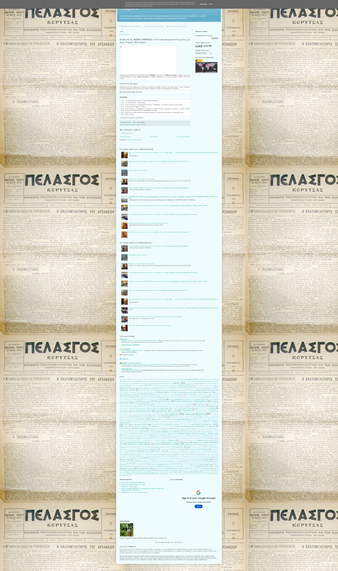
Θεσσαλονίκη (159, 421)
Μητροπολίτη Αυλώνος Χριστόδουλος (158, 435)
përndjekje (214, 472)
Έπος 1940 (164, 417)
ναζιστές (144, 438)
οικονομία (122, 440)
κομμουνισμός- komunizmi (194, 426)
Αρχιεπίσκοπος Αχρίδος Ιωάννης (146, 390)
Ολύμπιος (151, 440)
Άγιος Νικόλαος (123, 383)
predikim (136, 473)
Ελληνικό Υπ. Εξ (176, 408)
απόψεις (215, 387)
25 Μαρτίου (190, 379)
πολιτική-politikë (137, 451)
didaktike (136, 466)
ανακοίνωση (197, 385)
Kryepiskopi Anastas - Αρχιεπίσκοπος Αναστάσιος (139, 470)
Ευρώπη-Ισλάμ (204, 417)
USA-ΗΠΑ (211, 473)
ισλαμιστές (200, 423)
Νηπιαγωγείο (172, 438)
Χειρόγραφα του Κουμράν (210, 463)
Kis (199, 468)
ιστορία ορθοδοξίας (128, 424)
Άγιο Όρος (137, 381)
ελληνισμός (211, 408)
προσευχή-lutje (131, 452)
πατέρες (192, 447)
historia (139, 468)
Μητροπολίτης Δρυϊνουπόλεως (177, 435)
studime (177, 473)
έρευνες (177, 417)
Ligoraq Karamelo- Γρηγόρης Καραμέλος (169, 470)
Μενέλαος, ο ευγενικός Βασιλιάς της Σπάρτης (141, 179)
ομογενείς (158, 440)
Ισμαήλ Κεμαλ (208, 423)
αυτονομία (141, 392)
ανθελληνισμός (124, 387)
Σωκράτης (164, 458)
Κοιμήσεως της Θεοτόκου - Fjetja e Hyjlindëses (146, 426)
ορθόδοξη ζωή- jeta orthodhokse (201, 442)
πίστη (169, 449)
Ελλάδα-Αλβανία (201, 405)
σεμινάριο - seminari (144, 454)
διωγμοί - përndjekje (174, 399)
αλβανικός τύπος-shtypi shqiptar (135, 385)
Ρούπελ (215, 452)
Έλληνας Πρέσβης (213, 404)
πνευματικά (182, 449)
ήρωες (156, 419)
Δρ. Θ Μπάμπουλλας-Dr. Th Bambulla (192, 399)
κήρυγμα (200, 424)
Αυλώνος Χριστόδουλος (125, 392)
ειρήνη (190, 403)
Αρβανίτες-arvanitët (151, 389)
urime (205, 473)
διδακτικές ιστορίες (212, 397)
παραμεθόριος (167, 447)
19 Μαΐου (161, 379)
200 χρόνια (182, 379)
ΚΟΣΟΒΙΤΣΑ (165, 428)
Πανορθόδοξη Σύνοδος (136, 447)
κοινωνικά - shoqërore (169, 426)
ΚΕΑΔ (193, 424)
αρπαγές (193, 388)
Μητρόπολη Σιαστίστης (128, 435)
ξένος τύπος (203, 438)
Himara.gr (124, 339)
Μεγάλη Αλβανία (152, 432)
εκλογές (140, 405)
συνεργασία (201, 456)
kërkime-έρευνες (192, 468)
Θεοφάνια (140, 421)
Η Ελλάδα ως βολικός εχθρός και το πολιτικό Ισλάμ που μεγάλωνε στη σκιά (150, 325)
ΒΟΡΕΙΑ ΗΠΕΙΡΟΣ (144, 394)
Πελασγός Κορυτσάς (145, 449)
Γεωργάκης (168, 395)
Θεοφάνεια (214, 419)
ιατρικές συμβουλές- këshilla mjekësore (138, 423)
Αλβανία (176, 383)
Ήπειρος (149, 419)
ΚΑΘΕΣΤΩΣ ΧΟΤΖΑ (172, 424)
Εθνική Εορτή (214, 401)
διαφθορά (203, 397)
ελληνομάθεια (124, 414)
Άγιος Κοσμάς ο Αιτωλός (211, 381)
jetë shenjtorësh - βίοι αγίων (178, 468)
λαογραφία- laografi (137, 430)
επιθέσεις (186, 416)
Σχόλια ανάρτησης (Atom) (134, 140)
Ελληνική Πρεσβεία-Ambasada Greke (128, 408)
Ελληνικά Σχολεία (171, 406)
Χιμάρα (122, 465)
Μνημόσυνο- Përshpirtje (160, 437)
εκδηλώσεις (196, 403)
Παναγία (207, 446)
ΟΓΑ (209, 438)
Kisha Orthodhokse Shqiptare (208, 468)
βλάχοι (123, 394)
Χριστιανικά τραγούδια (132, 465)
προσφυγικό (146, 452)
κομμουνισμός (180, 426)
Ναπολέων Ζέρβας (156, 438)
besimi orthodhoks (205, 465)
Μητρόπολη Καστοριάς (160, 433)
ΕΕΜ (138, 401)
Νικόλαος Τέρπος (187, 438)
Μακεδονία (177, 430)
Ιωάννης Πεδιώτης (160, 424)
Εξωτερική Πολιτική (140, 416)
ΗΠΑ (138, 419)
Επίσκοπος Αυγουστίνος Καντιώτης (128, 417)
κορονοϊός (206, 426)
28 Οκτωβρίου (199, 379)
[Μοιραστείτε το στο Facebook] (142, 122)
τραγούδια (141, 459)
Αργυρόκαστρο (161, 388)
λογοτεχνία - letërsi (159, 430)
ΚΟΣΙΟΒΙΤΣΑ (152, 428)
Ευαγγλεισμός (184, 417)
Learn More (203, 4)
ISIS (168, 468)
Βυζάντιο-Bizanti (190, 394)
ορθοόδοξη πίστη (201, 444)
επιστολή (157, 417)
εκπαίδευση (149, 405)
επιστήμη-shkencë (149, 417)
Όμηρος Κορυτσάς (127, 369)
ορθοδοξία (158, 444)
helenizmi (214, 466)
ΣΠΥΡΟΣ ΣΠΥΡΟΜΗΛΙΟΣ (136, 456)
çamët (130, 466)
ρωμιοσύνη (122, 454)
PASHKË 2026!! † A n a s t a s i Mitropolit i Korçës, (134, 492)
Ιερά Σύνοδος (152, 423)
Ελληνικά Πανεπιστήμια (159, 406)
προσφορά (139, 452)
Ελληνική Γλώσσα (181, 406)
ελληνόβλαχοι (174, 412)
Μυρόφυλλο (125, 359)
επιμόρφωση (214, 416)
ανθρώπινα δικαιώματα (136, 387)
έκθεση (203, 403)
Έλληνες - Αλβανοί (124, 406)
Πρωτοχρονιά (179, 452)
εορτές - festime (157, 416)
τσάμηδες (206, 460)
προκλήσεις (207, 451)
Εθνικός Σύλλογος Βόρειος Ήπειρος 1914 (169, 403)
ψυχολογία (184, 465)
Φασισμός (182, 461)
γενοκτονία (142, 396)
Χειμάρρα (175, 463)
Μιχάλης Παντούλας (144, 437)
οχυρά (128, 446)
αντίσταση (166, 387)
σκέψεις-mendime (181, 454)
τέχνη (174, 458)
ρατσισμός (200, 452)
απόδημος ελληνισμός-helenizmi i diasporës (182, 387)
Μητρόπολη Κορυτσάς (186, 433)
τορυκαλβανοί (192, 458)
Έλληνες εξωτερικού (146, 406)
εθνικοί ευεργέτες (153, 403)
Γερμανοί (155, 396)
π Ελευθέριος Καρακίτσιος (138, 446)
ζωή (126, 419)
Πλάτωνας (174, 449)
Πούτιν (188, 451)
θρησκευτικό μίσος (182, 421)
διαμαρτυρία (189, 397)
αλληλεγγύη (161, 385)
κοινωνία (161, 426)
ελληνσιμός (162, 414)
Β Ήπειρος (160, 392)
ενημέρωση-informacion (194, 413)
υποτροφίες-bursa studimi (165, 461)
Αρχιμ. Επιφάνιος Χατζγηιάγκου (187, 390)
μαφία (127, 431)
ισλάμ (187, 423)
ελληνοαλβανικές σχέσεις (142, 410)
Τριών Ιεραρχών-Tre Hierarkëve (162, 459)
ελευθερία (182, 404)
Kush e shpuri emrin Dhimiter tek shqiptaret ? (133, 350)
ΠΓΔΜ (137, 449)
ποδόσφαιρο (214, 449)
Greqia (196, 466)
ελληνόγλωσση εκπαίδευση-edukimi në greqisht (207, 412)
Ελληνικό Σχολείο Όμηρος (162, 408)
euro (147, 466)
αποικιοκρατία (199, 387)
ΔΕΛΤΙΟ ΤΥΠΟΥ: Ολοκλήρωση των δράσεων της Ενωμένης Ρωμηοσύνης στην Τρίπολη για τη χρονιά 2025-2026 (150, 364)
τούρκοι (135, 459)
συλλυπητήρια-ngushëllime (183, 456)
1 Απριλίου (154, 379)
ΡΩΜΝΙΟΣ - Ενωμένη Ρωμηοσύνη (131, 363)
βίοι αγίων (209, 392)
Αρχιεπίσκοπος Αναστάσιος (127, 390)
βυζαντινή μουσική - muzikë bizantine (169, 394)
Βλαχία (216, 392)
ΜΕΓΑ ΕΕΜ (143, 432)
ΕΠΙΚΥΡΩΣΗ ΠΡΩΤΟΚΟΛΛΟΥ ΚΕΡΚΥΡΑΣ (199, 416)
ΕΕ (134, 401)
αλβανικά (198, 383)
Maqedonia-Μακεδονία (206, 470)
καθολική (181, 424)
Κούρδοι (178, 428)
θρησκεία (166, 421)
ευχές (211, 417)
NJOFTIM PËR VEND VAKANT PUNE (131, 370)
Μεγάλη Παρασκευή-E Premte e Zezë (188, 432)
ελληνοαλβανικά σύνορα (126, 410)
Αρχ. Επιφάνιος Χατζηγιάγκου (154, 26)
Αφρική (147, 392)
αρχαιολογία (213, 389)
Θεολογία (190, 419)
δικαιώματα (137, 399)
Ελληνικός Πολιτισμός (189, 408)
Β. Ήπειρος (170, 392)
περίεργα (155, 449)
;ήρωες (121, 379)
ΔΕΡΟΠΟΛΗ (159, 397)
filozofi (179, 466)
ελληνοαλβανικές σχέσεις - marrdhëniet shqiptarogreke (173, 410)
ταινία (169, 458)
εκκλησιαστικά (123, 404)
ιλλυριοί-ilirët (166, 423)
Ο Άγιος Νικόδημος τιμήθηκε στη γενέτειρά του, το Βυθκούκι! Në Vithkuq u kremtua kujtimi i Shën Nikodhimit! (158, 188)
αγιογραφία (145, 381)
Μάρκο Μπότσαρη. (212, 430)
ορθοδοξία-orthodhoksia (172, 444)
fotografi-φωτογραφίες (188, 466)
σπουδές (126, 456)
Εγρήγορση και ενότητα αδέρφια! (138, 170)
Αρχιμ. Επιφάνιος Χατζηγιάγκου (206, 390)
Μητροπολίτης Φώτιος (125, 437)
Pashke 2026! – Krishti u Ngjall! (129, 486)
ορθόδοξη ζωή (186, 442)
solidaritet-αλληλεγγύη (159, 473)
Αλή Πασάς (154, 385)
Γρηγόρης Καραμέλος (136, 397)
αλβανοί (146, 385)
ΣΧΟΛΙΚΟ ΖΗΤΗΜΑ (155, 458)
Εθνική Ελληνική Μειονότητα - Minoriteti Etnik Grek (190, 401)
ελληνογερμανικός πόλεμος (187, 411)
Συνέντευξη (193, 456)
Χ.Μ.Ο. (152, 463)
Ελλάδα (189, 405)
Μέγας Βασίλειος (135, 433)
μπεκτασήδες (214, 437)
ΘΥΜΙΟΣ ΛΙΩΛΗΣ (192, 421)
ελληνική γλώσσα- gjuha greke (195, 406)
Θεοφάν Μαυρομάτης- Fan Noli (202, 419)
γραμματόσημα (214, 395)
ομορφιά (181, 440)
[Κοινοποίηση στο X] (140, 122)
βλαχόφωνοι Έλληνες (128, 355)
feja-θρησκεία (173, 466)
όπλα (186, 440)
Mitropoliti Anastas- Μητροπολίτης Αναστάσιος (137, 472)
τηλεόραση (180, 458)
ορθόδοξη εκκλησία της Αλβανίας (170, 442)
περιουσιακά (163, 449)
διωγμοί (162, 399)
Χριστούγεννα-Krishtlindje (156, 465)
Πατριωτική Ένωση (129, 449)
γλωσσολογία (199, 396)
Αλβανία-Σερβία (189, 383)
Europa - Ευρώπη (154, 466)
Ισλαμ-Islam (193, 423)
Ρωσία (128, 454)
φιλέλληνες (205, 461)
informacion (147, 468)
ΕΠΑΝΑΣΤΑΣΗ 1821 (169, 416)
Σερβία (168, 454)
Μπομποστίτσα (123, 438)
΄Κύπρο (133, 379)
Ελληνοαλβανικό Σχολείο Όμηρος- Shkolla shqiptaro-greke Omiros (149, 412)
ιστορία (215, 423)
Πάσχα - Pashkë (182, 447)
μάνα (205, 430)
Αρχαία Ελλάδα (201, 389)
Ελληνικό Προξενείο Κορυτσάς (145, 408)
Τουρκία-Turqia (126, 459)
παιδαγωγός (194, 446)
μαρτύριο (122, 431)
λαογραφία (129, 430)
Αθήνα (146, 383)
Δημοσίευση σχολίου (127, 133)
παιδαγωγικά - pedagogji (182, 446)
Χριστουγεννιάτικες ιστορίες (173, 465)
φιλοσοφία (130, 463)
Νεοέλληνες (164, 438)
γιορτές (192, 396)
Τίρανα (186, 458)
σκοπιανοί (194, 454)
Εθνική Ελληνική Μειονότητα (161, 401)
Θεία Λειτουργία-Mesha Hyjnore (176, 419)
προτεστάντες (170, 452)
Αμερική (168, 385)
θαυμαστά (163, 419)
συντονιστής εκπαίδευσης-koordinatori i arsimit (131, 458)
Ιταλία (152, 424)
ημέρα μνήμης (132, 419)
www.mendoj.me (126, 349)
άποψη (141, 389)
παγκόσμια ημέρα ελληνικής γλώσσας (155, 446)
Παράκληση (159, 447)
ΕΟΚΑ (149, 416)
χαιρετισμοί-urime (167, 463)
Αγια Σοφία (130, 381)
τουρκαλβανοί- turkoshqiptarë (205, 458)
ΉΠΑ (143, 419)
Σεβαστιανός (135, 454)
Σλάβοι (201, 454)
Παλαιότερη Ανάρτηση (183, 137)
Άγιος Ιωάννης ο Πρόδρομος (179, 381)
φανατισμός (175, 461)
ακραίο (169, 383)
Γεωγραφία (162, 395)
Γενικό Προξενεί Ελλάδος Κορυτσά (205, 394)
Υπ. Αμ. (147, 461)
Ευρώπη (197, 417)
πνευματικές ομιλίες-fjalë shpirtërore (198, 449)
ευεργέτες (191, 417)
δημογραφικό (167, 397)
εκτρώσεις (167, 404)
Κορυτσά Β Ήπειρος (125, 428)
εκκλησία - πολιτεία (212, 403)
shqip (141, 473)
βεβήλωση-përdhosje (188, 392)
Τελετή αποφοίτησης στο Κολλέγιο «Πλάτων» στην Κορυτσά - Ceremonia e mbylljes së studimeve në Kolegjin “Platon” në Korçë (163, 214)
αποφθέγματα (208, 387)
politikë (130, 473)
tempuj (191, 473)
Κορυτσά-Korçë (140, 428)
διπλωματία (155, 399)
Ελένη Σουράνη (174, 404)
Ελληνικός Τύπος (202, 408)
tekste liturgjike (184, 473)
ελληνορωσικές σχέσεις (129, 124)
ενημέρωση (138, 124)
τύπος (133, 461)
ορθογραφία (192, 440)
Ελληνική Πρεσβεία (210, 406)
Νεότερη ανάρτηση (125, 137)
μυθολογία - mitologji (134, 438)
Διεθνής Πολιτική (129, 399)
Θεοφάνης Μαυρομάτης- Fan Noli (128, 421)
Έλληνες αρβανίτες (135, 406)
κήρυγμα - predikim (212, 425)
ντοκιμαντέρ (195, 438)
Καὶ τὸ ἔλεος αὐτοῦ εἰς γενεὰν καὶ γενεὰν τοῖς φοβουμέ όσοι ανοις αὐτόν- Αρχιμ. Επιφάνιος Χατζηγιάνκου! (159, 232)
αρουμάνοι (185, 389)
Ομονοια (165, 440)
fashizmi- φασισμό (164, 466)
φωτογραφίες (145, 463)
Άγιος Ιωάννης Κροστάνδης (165, 381)
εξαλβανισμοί (123, 416)
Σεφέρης (174, 454)
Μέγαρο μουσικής (125, 433)
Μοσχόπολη (170, 437)
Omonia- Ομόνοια (178, 472)
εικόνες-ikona (184, 403)
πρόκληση (214, 451)
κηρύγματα (126, 426)
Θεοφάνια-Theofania (149, 421)
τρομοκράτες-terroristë (175, 459)
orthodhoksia (196, 472)
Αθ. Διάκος (140, 383)
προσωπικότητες (161, 452)
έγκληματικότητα (124, 401)
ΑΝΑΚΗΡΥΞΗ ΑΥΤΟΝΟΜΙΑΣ (184, 385)
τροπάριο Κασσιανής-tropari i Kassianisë (192, 459)
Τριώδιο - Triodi (149, 459)
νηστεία (179, 438)
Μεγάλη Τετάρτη (214, 431)
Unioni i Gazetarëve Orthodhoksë (130, 345)
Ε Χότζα (205, 399)
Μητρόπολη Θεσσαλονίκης (147, 433)
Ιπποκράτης (181, 423)
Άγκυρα (130, 383)
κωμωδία (208, 428)
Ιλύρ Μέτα (173, 423)
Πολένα (121, 451)
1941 (166, 379)
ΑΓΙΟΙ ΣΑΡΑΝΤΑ (153, 381)
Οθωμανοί (214, 438)
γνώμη (206, 396)
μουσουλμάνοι (205, 437)
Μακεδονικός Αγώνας (188, 430)
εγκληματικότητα (212, 399)
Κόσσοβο (172, 428)
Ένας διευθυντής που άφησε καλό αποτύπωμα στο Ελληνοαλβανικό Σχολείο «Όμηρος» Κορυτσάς (156, 317)
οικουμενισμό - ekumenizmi (133, 440)
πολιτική (127, 451)
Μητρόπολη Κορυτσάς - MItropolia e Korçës (206, 433)
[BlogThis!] (139, 122)
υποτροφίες (154, 461)
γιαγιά (187, 395)
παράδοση (152, 447)
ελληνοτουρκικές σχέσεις (150, 414)
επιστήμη (141, 417)
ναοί (149, 438)
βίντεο (201, 392)
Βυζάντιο (181, 394)
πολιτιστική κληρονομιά (173, 451)
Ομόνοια (144, 124)
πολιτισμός (148, 451)
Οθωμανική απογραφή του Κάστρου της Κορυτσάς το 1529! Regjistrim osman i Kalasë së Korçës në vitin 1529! (158, 161)
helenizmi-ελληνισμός (126, 468)
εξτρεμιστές (131, 416)
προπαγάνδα (123, 452)
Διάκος (182, 397)
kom (217, 468)
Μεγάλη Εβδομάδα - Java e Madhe (167, 432)
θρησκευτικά (173, 421)
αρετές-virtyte (171, 388)
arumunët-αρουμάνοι (194, 465)
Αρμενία (178, 388)
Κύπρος (189, 428)
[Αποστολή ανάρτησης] (134, 122)
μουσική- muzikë (196, 437)
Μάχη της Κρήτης (135, 431)
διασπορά (196, 397)
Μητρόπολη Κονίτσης (173, 433)
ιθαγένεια (159, 423)
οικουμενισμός (144, 440)
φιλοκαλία (122, 463)
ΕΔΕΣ (130, 401)
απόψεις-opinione (129, 389)
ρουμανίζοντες (208, 452)
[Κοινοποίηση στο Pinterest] (144, 122)
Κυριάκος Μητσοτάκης (198, 428)
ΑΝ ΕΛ (173, 385)
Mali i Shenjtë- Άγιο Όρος (187, 470)
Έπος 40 (172, 417)
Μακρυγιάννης (198, 430)
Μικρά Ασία (135, 437)
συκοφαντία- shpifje (149, 456)
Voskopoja (127, 475)
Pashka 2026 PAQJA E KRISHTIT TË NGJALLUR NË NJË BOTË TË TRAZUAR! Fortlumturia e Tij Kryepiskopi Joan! (142, 489)
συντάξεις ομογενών (211, 456)
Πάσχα (174, 447)
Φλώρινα (138, 463)
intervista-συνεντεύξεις (159, 468)
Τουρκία (216, 458)
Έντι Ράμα (213, 414)
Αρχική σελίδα (125, 34)
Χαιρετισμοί (158, 463)
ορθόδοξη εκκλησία (154, 442)
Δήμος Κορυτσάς (175, 397)
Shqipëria (148, 473)
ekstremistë (142, 466)
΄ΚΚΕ (128, 379)
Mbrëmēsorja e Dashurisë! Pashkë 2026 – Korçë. (133, 484)
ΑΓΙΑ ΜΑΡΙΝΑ (123, 381)
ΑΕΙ (135, 383)
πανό (128, 447)
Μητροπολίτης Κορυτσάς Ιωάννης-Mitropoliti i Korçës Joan (202, 435)
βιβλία (196, 392)
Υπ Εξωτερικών (140, 461)
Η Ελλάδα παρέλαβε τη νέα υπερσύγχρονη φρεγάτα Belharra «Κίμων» (140, 340)
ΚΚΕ (132, 426)
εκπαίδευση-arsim (159, 404)
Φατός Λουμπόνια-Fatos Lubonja (194, 461)
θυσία (199, 421)
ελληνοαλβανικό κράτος (201, 410)
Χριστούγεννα (143, 465)
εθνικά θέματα (145, 401)
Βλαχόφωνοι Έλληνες (132, 394)
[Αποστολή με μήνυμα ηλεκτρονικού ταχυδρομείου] (137, 122)
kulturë (157, 470)
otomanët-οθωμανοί (206, 472)
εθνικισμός (125, 403)
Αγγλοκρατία (213, 379)
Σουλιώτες (211, 454)
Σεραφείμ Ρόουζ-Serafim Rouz (158, 454)
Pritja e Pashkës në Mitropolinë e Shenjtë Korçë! (133, 482)
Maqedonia (197, 470)
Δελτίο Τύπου (151, 397)
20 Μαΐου (175, 379)
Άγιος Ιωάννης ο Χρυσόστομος (195, 381)
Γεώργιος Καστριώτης (178, 396)
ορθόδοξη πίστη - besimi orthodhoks (139, 444)
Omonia (169, 472)
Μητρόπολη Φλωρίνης (141, 435)
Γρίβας (144, 397)
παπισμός (145, 447)
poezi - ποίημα (123, 473)
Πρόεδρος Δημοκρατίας (197, 451)
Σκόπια (188, 454)
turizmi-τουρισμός (198, 473)
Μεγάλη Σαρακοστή (204, 432)
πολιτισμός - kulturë (159, 451)
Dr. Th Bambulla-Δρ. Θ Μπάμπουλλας (129, 26)
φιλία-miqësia (213, 461)
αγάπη (206, 379)
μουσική (189, 437)
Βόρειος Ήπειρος (155, 394)
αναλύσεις (204, 385)
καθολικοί (187, 424)
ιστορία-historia (142, 425)
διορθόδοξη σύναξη (146, 399)
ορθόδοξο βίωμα (188, 444)
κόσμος (158, 428)
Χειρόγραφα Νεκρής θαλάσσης (195, 463)
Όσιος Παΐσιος (210, 444)
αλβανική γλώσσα (208, 383)
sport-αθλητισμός (170, 473)
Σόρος (206, 454)
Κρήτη (184, 428)
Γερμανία (148, 396)
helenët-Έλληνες (205, 466)
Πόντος (183, 451)
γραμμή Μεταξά (125, 397)
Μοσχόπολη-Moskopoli (181, 437)
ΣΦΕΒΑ (146, 458)
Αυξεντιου (134, 392)
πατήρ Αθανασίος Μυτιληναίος (203, 447)
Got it (211, 4)
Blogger (180, 542)
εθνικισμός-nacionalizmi (139, 403)
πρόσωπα (153, 452)
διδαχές (121, 399)
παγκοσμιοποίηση (170, 446)
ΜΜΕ (152, 437)
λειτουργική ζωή (148, 430)
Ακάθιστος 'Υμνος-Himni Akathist (158, 383)
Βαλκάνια (178, 392)
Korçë (122, 470)
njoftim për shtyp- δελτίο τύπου (158, 472)
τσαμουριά (127, 461)
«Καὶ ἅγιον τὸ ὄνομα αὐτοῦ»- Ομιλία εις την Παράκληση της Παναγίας (148, 223)
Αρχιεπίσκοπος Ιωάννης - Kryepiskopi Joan (166, 390)
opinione (188, 472)
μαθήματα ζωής (169, 430)
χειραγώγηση (183, 463)
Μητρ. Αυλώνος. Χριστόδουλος (176, 26)
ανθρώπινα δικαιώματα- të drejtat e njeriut (153, 387)
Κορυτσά (212, 426)
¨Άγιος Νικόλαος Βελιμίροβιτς (143, 379)
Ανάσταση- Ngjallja (212, 385)
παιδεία (201, 446)
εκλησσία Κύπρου (132, 404)
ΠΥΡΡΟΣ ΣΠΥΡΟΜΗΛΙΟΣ (190, 452)
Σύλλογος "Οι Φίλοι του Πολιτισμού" (165, 456)
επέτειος (180, 416)
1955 (170, 379)
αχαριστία (152, 392)
